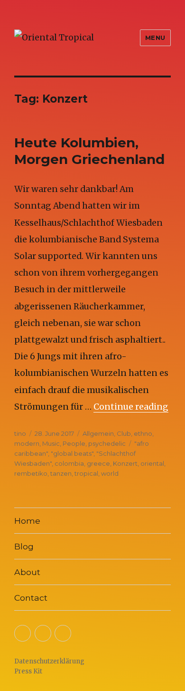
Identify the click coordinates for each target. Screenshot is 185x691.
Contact (30, 598)
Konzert (125, 463)
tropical (86, 473)
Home (27, 521)
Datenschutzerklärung (49, 661)
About (27, 572)
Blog (24, 546)
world (110, 473)
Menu (155, 37)
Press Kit (28, 671)
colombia (69, 463)
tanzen (61, 473)
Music (51, 443)
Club (124, 433)
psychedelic (107, 443)
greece (98, 463)
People (74, 443)
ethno (143, 433)
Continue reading (130, 407)
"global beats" (72, 453)
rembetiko (30, 473)
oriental (152, 463)
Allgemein (98, 433)
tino (20, 433)
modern (26, 443)
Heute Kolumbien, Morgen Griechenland (89, 150)
